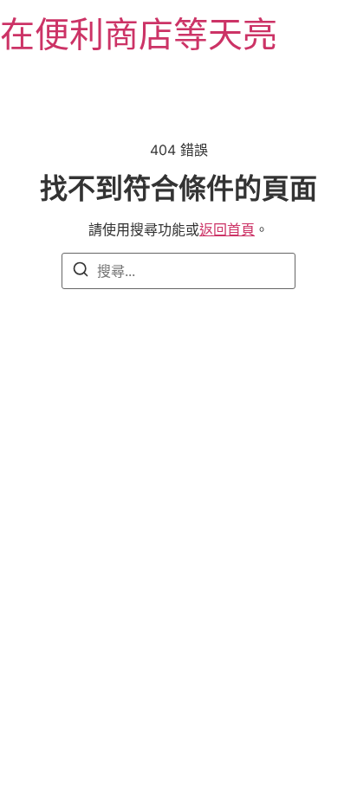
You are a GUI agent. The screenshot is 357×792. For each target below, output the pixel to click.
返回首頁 (227, 229)
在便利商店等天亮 (138, 34)
